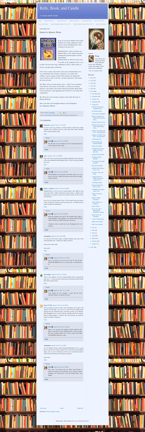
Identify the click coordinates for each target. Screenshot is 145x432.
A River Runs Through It (98, 114)
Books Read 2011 (49, 21)
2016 (91, 83)
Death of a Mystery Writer (97, 194)
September (95, 102)
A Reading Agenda (97, 182)
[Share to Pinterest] (65, 113)
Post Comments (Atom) (53, 411)
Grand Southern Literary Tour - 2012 (61, 24)
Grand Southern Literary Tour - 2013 (83, 24)
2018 (91, 78)
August (94, 104)
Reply (45, 134)
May (93, 233)
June (93, 230)
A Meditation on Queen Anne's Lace (98, 190)
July (93, 227)
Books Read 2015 (99, 21)
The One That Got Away (98, 122)
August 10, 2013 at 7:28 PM (60, 367)
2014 (91, 88)
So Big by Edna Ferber (98, 154)
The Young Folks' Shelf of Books (98, 162)
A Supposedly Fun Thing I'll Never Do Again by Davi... (97, 178)
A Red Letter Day (96, 139)
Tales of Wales (96, 206)
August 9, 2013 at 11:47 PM (58, 274)
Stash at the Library (97, 146)
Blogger (87, 421)
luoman (75, 421)
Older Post (80, 408)
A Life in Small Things (98, 219)
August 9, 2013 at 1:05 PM (55, 156)
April (93, 235)
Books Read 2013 (74, 21)
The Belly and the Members (96, 158)
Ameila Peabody (48, 115)
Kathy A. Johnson (49, 188)
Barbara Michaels (64, 115)
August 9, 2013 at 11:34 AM (57, 125)
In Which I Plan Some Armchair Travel (98, 107)
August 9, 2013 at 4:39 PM (62, 188)
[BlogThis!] (60, 113)
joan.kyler (47, 125)
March (94, 238)
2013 (91, 91)
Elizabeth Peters (73, 115)
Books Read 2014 (87, 21)
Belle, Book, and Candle (59, 8)
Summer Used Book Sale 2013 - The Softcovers (98, 135)
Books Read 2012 (62, 21)
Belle (49, 141)
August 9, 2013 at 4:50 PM (60, 172)
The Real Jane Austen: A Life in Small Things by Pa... (98, 126)
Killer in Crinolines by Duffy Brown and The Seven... (98, 117)
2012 (91, 247)
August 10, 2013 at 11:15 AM (61, 258)
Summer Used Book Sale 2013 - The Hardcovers (98, 131)
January (94, 244)
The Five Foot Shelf (97, 165)
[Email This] (59, 113)
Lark (45, 156)
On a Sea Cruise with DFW (97, 173)
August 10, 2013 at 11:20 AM (61, 327)
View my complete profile (95, 71)
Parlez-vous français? (97, 224)
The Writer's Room (97, 111)
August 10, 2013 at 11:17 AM (61, 290)
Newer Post (43, 408)
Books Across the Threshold (96, 215)
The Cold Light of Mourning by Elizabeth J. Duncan (98, 210)
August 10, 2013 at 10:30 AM (60, 305)
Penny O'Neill (48, 305)
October (94, 99)
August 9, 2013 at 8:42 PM (58, 236)
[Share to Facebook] (64, 113)
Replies (48, 138)
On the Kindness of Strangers (97, 203)
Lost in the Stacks (43, 24)
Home (40, 21)
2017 (91, 80)
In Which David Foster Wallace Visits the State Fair (98, 150)
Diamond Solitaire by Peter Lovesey (97, 186)
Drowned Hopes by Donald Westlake (97, 142)
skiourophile (47, 274)
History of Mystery (101, 24)
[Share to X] (62, 113)
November (95, 96)
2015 (91, 86)
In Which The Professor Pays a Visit (98, 169)
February (94, 241)
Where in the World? (97, 221)
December (95, 94)
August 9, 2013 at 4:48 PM (60, 141)
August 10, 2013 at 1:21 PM (58, 345)
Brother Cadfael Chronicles (96, 198)
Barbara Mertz (49, 105)
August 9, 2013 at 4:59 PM (60, 214)
